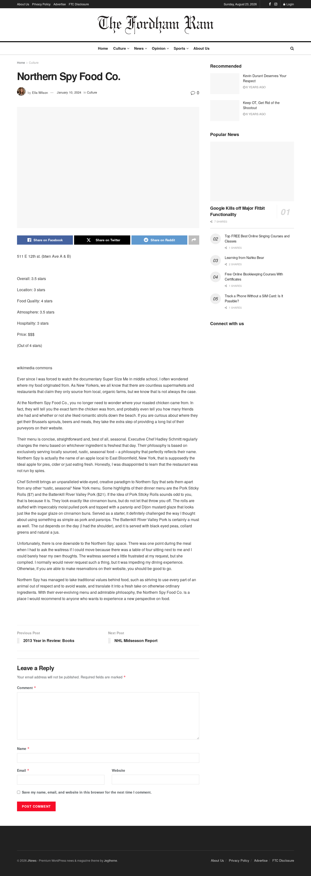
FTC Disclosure (79, 4)
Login (290, 4)
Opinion (158, 48)
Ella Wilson (40, 92)
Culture (119, 48)
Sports (179, 48)
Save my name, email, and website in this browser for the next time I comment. (87, 792)
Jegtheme (110, 860)
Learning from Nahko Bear (244, 257)
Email (23, 770)
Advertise (59, 4)
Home (103, 48)
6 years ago (255, 87)
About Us (23, 4)
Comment (26, 687)
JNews (31, 860)
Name (23, 748)
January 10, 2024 (69, 92)
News (139, 48)
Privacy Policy (41, 4)
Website (118, 770)
